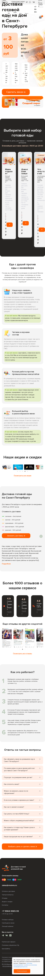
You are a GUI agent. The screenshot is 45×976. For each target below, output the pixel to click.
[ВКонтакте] (34, 2)
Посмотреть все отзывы (22, 654)
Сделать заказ (15, 91)
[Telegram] (3, 935)
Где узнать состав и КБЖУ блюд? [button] (16, 814)
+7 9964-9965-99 (10, 911)
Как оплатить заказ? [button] (11, 784)
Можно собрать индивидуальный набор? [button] (19, 821)
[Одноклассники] (10, 935)
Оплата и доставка (8, 891)
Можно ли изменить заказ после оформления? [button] (16, 792)
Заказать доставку (15, 536)
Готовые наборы (8, 920)
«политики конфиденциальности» (25, 966)
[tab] (17, 471)
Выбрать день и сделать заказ (22, 846)
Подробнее (6, 564)
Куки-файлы (6, 949)
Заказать (9, 225)
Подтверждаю (22, 971)
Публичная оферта (8, 942)
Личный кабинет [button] (7, 926)
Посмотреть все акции (22, 476)
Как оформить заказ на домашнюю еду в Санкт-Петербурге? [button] (19, 760)
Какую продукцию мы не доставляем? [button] (18, 837)
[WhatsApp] (30, 2)
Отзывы (4, 898)
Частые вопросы (8, 895)
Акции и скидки (7, 901)
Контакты (5, 905)
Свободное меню (8, 923)
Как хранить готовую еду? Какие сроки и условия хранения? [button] (19, 828)
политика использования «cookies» (23, 964)
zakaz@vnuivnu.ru (9, 885)
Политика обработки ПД (10, 945)
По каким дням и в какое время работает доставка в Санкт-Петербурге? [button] (19, 769)
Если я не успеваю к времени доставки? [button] (19, 800)
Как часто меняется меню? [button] (14, 807)
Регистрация (40, 4)
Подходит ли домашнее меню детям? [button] (18, 777)
